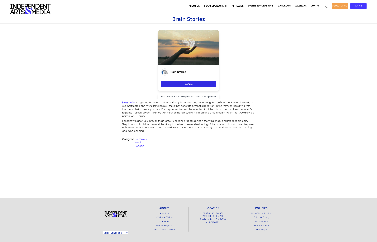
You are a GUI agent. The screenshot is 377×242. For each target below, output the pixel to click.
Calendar (300, 5)
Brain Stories (128, 102)
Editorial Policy (261, 217)
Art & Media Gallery (164, 229)
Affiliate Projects (164, 225)
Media (138, 142)
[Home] (30, 9)
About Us (164, 213)
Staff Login (261, 229)
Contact (316, 5)
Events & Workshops (260, 5)
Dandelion (284, 5)
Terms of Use (261, 221)
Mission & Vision (164, 217)
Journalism (141, 139)
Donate (358, 6)
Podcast (139, 145)
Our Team (164, 221)
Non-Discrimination (261, 213)
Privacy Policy (261, 225)
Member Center (340, 6)
